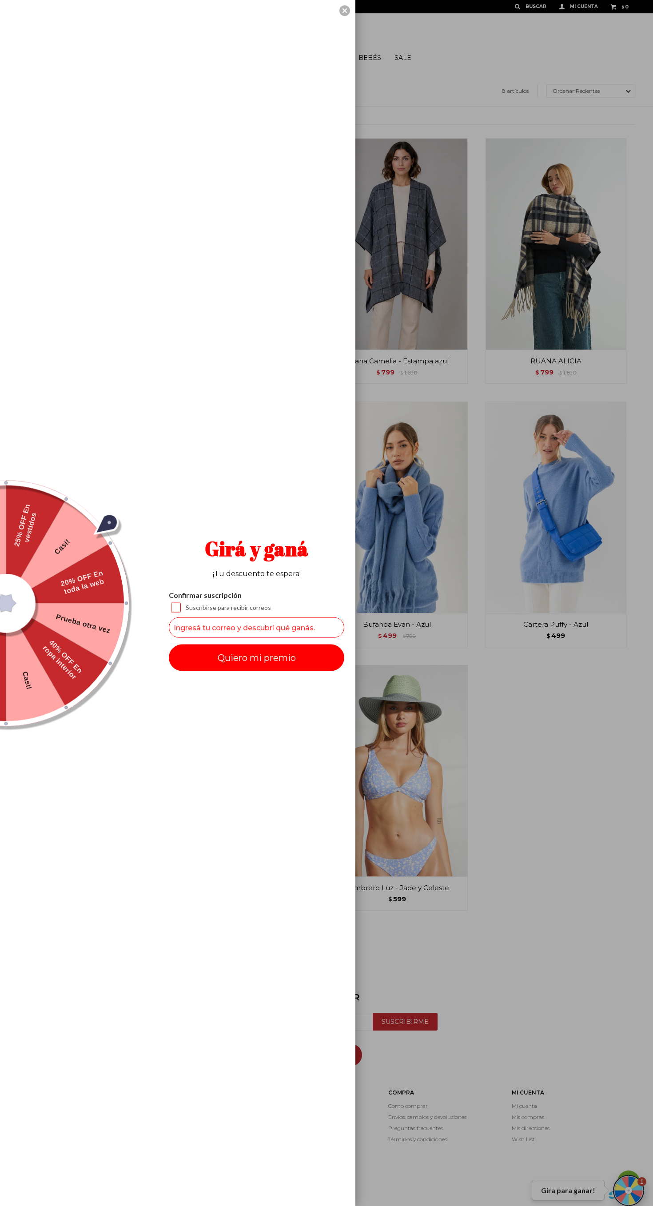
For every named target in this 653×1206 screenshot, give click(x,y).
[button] (344, 10)
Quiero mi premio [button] (257, 658)
